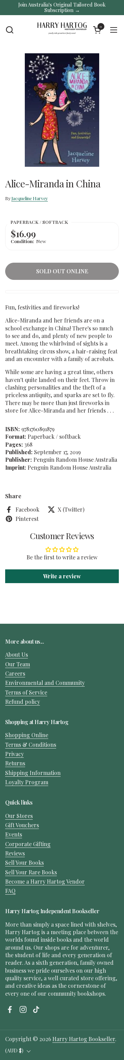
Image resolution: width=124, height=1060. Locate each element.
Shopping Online (26, 735)
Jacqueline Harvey (29, 198)
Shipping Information (33, 772)
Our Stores (19, 815)
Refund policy (22, 701)
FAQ (10, 890)
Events (13, 834)
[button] (9, 29)
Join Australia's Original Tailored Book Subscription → (62, 7)
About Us (16, 654)
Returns (15, 763)
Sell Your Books (24, 862)
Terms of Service (26, 692)
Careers (15, 673)
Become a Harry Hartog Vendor (45, 881)
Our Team (17, 664)
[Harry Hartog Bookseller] (62, 30)
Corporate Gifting (28, 844)
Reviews (15, 853)
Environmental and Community (45, 682)
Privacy (14, 753)
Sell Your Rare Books (31, 872)
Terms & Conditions (30, 744)
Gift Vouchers (22, 825)
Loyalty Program (26, 782)
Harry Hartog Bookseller (83, 1038)
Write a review (62, 576)
